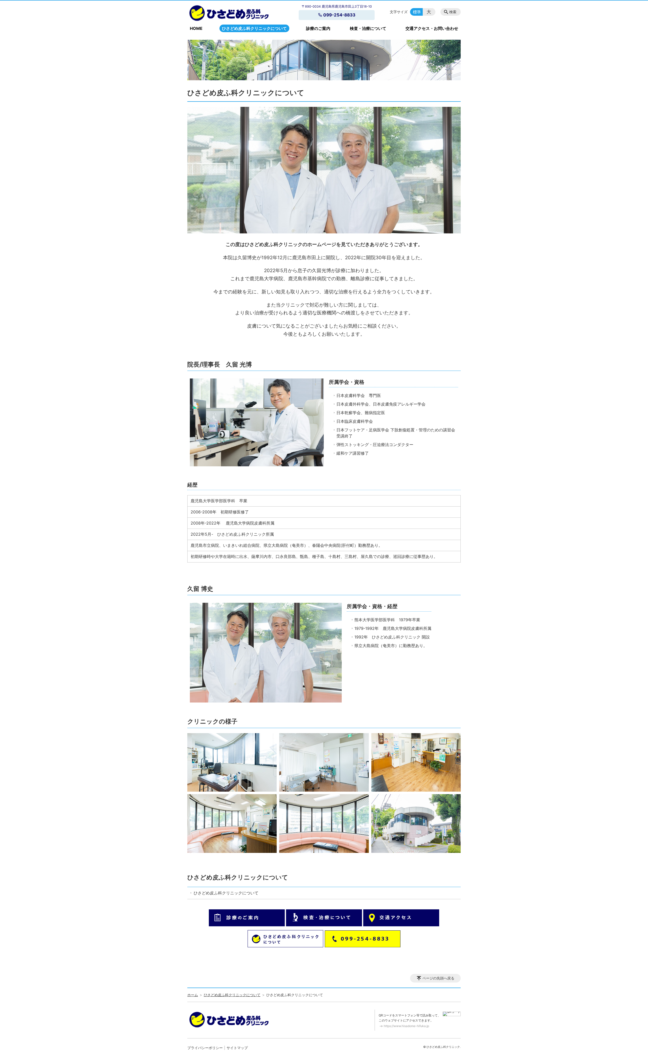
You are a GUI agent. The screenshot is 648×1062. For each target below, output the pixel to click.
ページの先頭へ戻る (438, 978)
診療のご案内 (318, 28)
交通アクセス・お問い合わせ (432, 28)
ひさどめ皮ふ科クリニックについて (254, 28)
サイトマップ (237, 1048)
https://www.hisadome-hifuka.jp (406, 1026)
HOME (196, 28)
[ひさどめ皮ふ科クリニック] (228, 13)
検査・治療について (368, 28)
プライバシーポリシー (205, 1048)
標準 (417, 11)
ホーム (192, 995)
